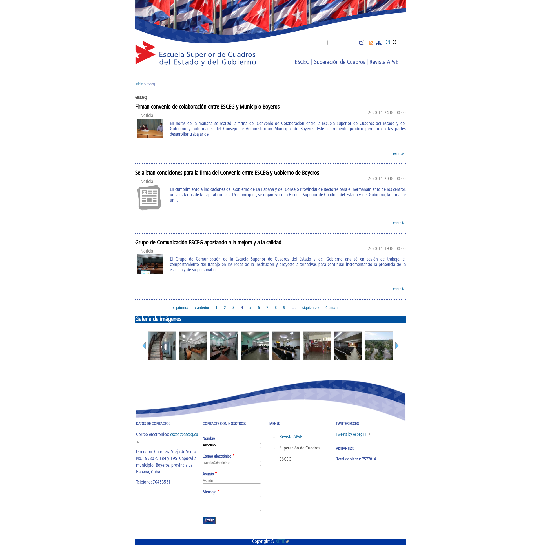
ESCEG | (303, 62)
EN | (389, 42)
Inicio (139, 84)
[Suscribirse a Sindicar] (371, 44)
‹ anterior (202, 308)
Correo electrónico (219, 457)
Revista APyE (383, 62)
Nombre (209, 439)
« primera (180, 308)
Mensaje (211, 492)
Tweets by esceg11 (353, 435)
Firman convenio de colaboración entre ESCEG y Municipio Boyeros (207, 107)
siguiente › (310, 308)
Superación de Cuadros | (341, 62)
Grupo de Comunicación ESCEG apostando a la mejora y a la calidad (208, 243)
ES (394, 42)
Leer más (398, 155)
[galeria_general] (162, 359)
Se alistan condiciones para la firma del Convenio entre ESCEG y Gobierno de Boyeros (227, 173)
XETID (282, 541)
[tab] (301, 437)
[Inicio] (196, 65)
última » (332, 308)
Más (379, 43)
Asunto (210, 474)
